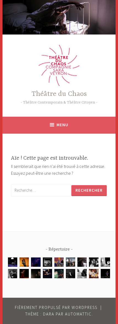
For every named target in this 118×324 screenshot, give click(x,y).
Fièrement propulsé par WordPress (56, 307)
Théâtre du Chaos (59, 94)
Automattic (78, 314)
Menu (62, 124)
